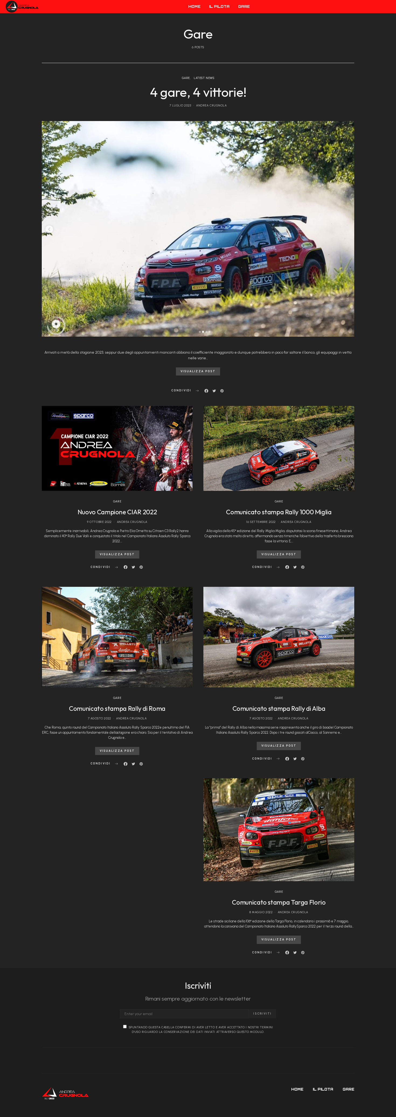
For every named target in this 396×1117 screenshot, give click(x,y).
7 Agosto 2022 (99, 718)
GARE (244, 6)
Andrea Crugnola (211, 105)
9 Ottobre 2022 (99, 522)
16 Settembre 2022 (261, 522)
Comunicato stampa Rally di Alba (278, 708)
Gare (186, 78)
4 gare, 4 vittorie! (198, 92)
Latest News (204, 78)
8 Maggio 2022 (261, 912)
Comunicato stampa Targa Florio (278, 902)
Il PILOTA (219, 6)
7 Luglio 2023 (180, 105)
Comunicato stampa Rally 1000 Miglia (278, 512)
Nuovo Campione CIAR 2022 (117, 512)
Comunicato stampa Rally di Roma (117, 708)
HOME (194, 6)
